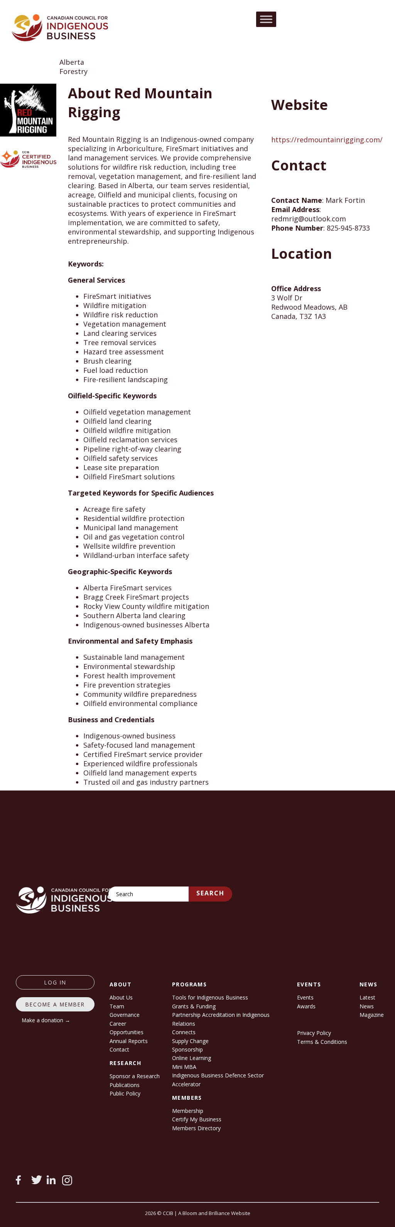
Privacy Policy (314, 1033)
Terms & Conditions (322, 1041)
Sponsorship (187, 1049)
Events (305, 997)
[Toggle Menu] (266, 19)
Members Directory (196, 1128)
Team (117, 1006)
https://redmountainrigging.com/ (327, 139)
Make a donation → (46, 1020)
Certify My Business (196, 1119)
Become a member (55, 1004)
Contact (119, 1049)
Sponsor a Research (135, 1076)
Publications (125, 1085)
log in (55, 982)
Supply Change (190, 1041)
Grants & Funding (194, 1006)
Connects (184, 1032)
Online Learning (191, 1058)
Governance (125, 1014)
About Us (121, 997)
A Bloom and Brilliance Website (214, 1213)
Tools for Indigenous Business (210, 997)
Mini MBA (184, 1066)
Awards (306, 1006)
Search (210, 893)
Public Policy (125, 1093)
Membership (187, 1110)
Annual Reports (129, 1041)
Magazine (372, 1014)
